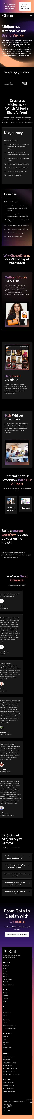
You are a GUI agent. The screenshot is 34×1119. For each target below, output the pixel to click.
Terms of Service (32, 1100)
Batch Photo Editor (8, 1085)
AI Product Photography (10, 1068)
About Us (6, 965)
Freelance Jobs (7, 979)
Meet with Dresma (8, 984)
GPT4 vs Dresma (8, 1023)
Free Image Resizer (8, 1082)
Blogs (4, 1010)
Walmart (5, 1045)
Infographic (6, 1059)
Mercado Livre (7, 1047)
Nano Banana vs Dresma (10, 1028)
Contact (5, 968)
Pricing (5, 971)
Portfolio (5, 982)
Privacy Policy (28, 1100)
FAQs (4, 1015)
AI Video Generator (9, 1056)
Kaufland (5, 1042)
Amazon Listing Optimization (11, 1074)
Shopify (5, 1039)
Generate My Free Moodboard (25, 6)
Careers (5, 973)
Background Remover (9, 1091)
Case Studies (7, 1013)
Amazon (5, 1036)
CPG (4, 1001)
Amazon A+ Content (9, 1071)
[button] (30, 15)
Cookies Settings (7, 1104)
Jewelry (5, 998)
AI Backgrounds (7, 1065)
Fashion (5, 993)
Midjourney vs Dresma (9, 1025)
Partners (5, 976)
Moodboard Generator (9, 1062)
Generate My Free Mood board (17, 934)
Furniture (6, 995)
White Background (8, 1088)
